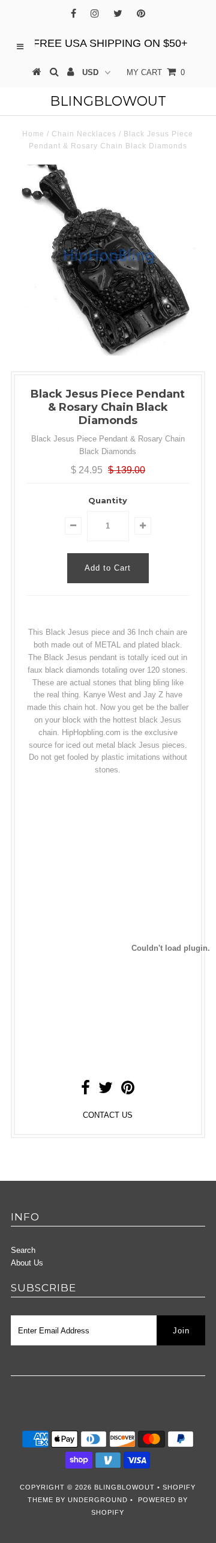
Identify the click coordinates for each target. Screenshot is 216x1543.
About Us (27, 1262)
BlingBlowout (108, 101)
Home (33, 134)
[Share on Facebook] (85, 1090)
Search (23, 1250)
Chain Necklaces (84, 134)
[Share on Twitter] (105, 1090)
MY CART (156, 72)
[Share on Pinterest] (127, 1090)
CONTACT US (108, 1115)
